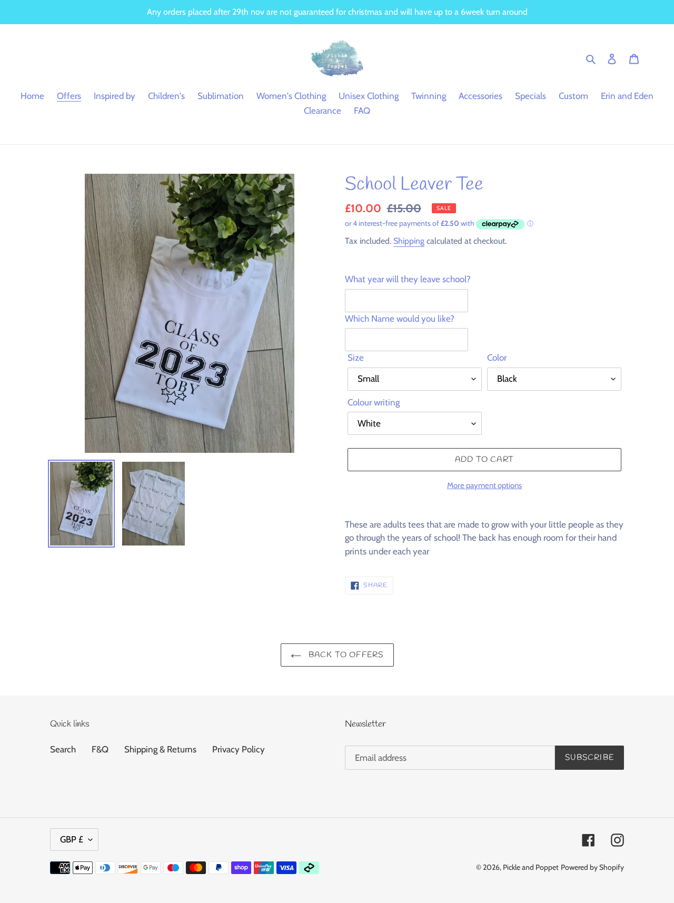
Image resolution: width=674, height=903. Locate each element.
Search (63, 749)
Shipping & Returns (160, 749)
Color (497, 357)
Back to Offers (345, 655)
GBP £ (71, 839)
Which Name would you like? (399, 318)
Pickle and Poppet (531, 867)
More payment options (484, 485)
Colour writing (374, 402)
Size (356, 357)
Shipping (408, 241)
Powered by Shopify (592, 867)
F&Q (100, 749)
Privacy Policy (238, 749)
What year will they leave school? (408, 279)
